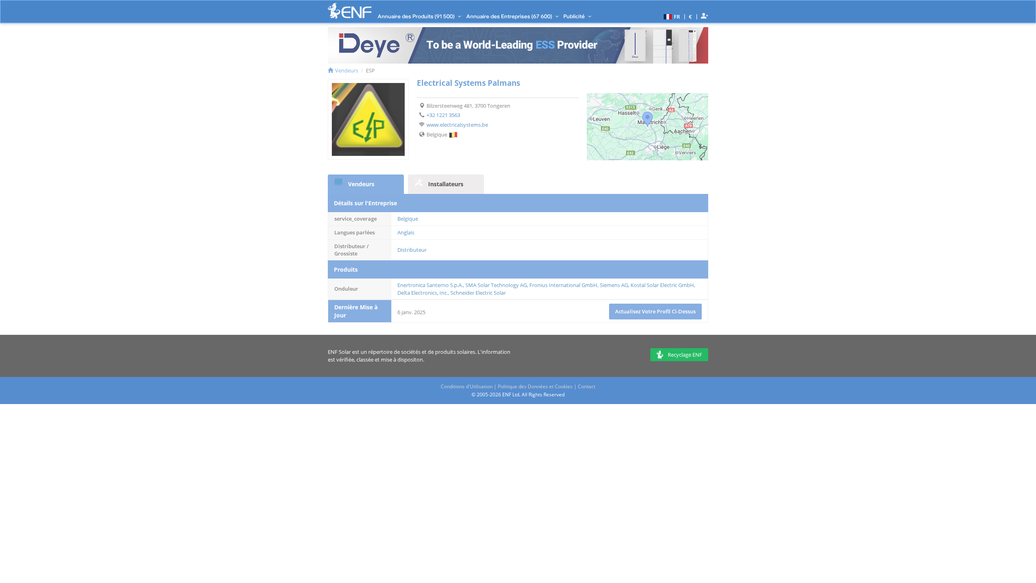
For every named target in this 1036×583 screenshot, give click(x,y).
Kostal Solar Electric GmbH (662, 285)
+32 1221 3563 (443, 115)
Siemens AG (614, 285)
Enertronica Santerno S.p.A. (430, 285)
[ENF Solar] (350, 10)
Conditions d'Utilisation (467, 386)
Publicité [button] (574, 16)
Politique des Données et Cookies (535, 386)
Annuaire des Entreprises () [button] (509, 16)
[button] (671, 16)
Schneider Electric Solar (478, 292)
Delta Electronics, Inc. (422, 292)
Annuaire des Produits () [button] (417, 16)
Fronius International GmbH (563, 285)
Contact (586, 386)
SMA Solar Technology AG (496, 285)
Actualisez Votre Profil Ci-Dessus (655, 311)
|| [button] (690, 16)
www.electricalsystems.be (457, 124)
